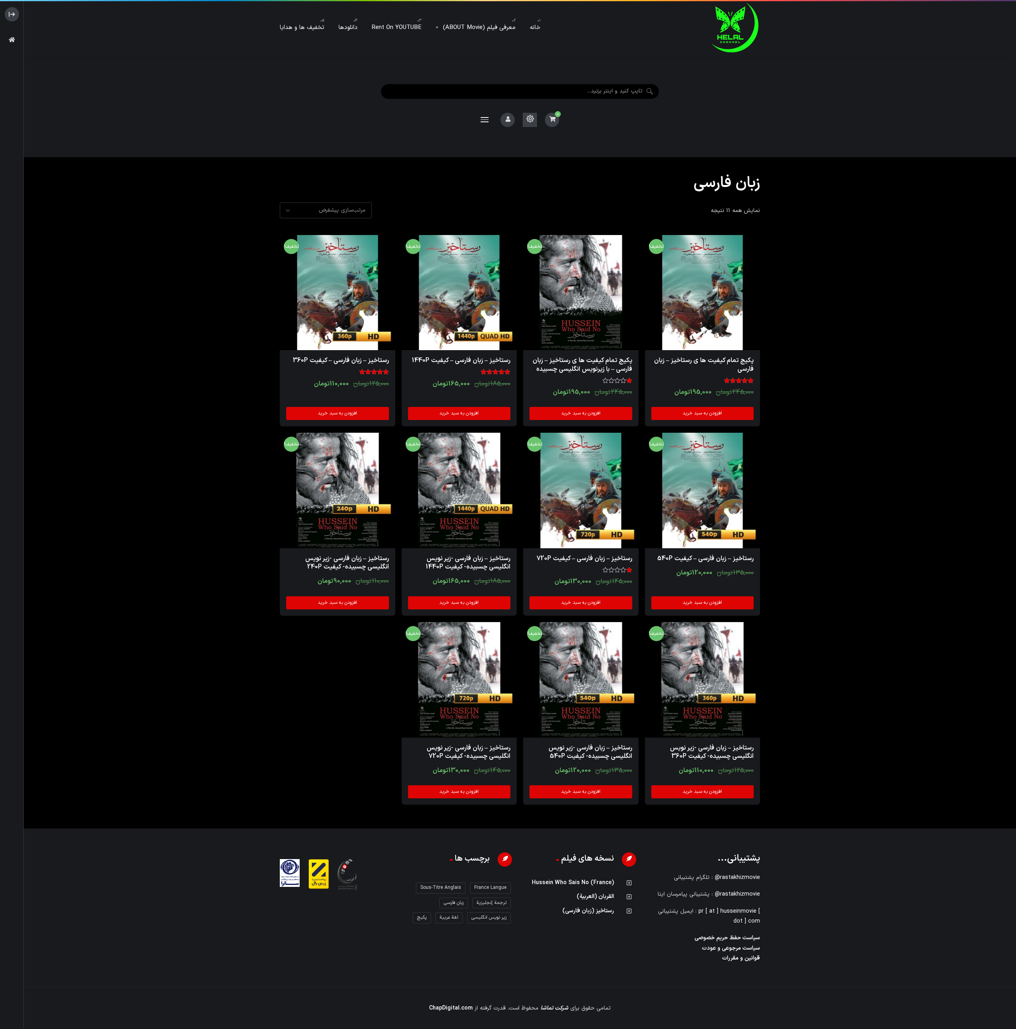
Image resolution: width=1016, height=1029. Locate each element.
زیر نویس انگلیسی (488, 917)
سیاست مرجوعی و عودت (731, 948)
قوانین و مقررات (741, 958)
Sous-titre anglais (440, 887)
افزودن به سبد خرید (702, 413)
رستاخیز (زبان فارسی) (588, 911)
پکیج (422, 917)
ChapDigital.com (451, 1008)
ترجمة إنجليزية (491, 902)
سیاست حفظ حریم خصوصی (727, 938)
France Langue (490, 887)
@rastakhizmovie (737, 877)
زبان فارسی (454, 902)
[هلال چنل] (735, 27)
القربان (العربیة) (595, 896)
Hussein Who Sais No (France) (573, 883)
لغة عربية (449, 917)
